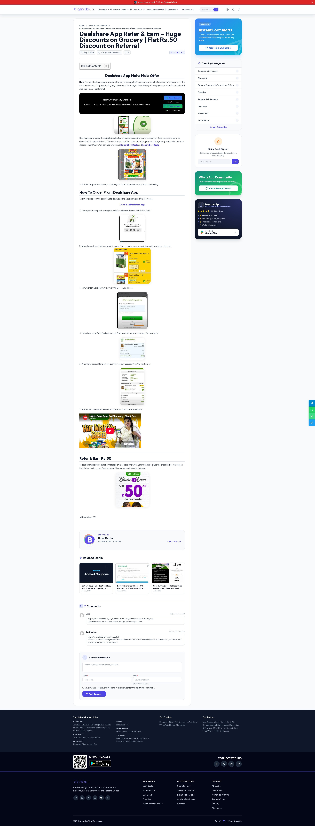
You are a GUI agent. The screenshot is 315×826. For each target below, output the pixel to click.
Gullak (83, 727)
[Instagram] (231, 764)
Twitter (118, 541)
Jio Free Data (191, 722)
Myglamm (163, 722)
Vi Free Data (164, 725)
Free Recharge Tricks (153, 803)
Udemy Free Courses (177, 722)
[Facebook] (217, 764)
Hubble (133, 741)
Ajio (127, 741)
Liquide (83, 730)
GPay (84, 744)
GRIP (139, 731)
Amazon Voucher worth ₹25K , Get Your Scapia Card (157, 2)
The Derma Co (133, 738)
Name (85, 676)
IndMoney (100, 727)
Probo (76, 730)
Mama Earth (121, 738)
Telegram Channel (185, 790)
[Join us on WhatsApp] (312, 410)
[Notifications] (233, 9)
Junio (107, 727)
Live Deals (147, 794)
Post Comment (95, 694)
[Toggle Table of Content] (105, 66)
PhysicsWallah (95, 737)
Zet (92, 724)
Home (81, 25)
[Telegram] (239, 764)
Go (235, 161)
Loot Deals (148, 786)
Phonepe (77, 744)
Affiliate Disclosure (186, 799)
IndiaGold (132, 731)
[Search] (215, 9)
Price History (149, 790)
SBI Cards (85, 724)
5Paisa (101, 724)
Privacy (215, 803)
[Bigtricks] (105, 782)
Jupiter (89, 730)
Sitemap (181, 803)
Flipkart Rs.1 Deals (129, 145)
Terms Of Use (218, 799)
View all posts (172, 541)
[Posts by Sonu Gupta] (89, 540)
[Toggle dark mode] (227, 9)
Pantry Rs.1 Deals (150, 145)
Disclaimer (217, 808)
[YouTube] (101, 797)
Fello (125, 731)
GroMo (76, 727)
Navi (96, 724)
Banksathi (91, 727)
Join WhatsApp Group (220, 188)
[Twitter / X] (224, 764)
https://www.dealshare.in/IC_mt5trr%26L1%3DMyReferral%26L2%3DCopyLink (120, 619)
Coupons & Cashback (97, 25)
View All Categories (218, 127)
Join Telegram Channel (220, 47)
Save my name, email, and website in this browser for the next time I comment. (119, 687)
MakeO (140, 741)
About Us (216, 786)
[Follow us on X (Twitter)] (312, 422)
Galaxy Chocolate (177, 725)
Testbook (77, 737)
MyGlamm (144, 738)
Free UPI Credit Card (221, 731)
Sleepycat (120, 741)
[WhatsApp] (82, 797)
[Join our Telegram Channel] (312, 403)
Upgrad (86, 737)
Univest (108, 724)
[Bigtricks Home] (84, 9)
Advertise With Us (220, 794)
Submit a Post (183, 786)
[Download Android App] (312, 416)
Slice (123, 724)
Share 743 (178, 52)
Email (135, 676)
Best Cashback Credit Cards (214, 722)
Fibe (118, 724)
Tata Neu (76, 724)
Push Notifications (185, 794)
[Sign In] (239, 9)
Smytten (222, 728)
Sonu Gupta (105, 538)
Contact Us (217, 790)
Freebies (147, 799)
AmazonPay (92, 744)
